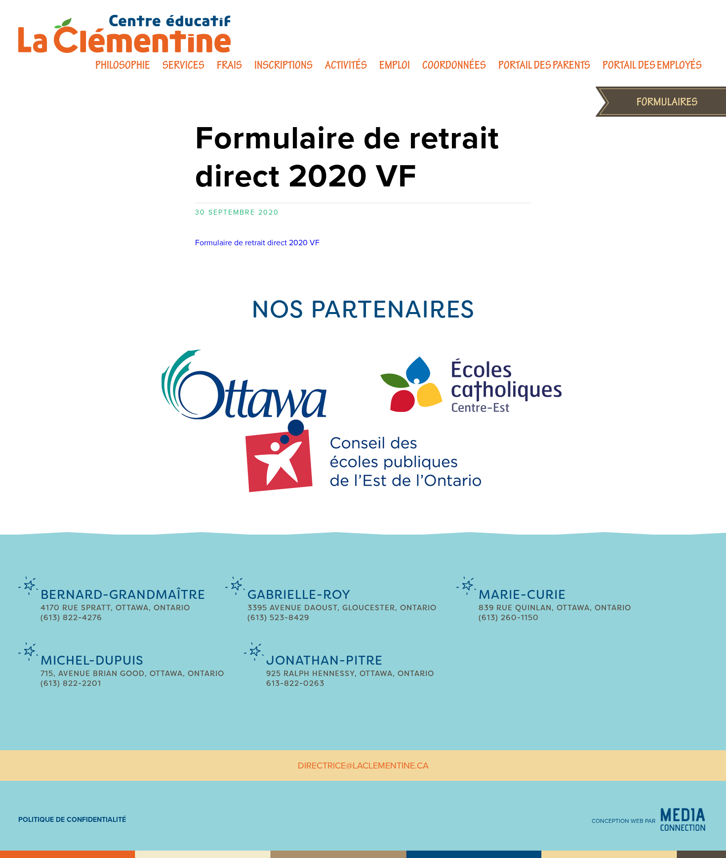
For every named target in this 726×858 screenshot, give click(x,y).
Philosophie (122, 65)
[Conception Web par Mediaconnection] (682, 819)
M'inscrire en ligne (661, 102)
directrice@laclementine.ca (363, 765)
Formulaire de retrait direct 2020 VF (257, 243)
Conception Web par (623, 820)
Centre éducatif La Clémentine (124, 34)
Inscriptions (283, 65)
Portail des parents (544, 65)
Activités (346, 65)
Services (183, 65)
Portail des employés (652, 65)
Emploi (394, 65)
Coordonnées (454, 65)
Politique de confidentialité (72, 819)
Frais (229, 65)
